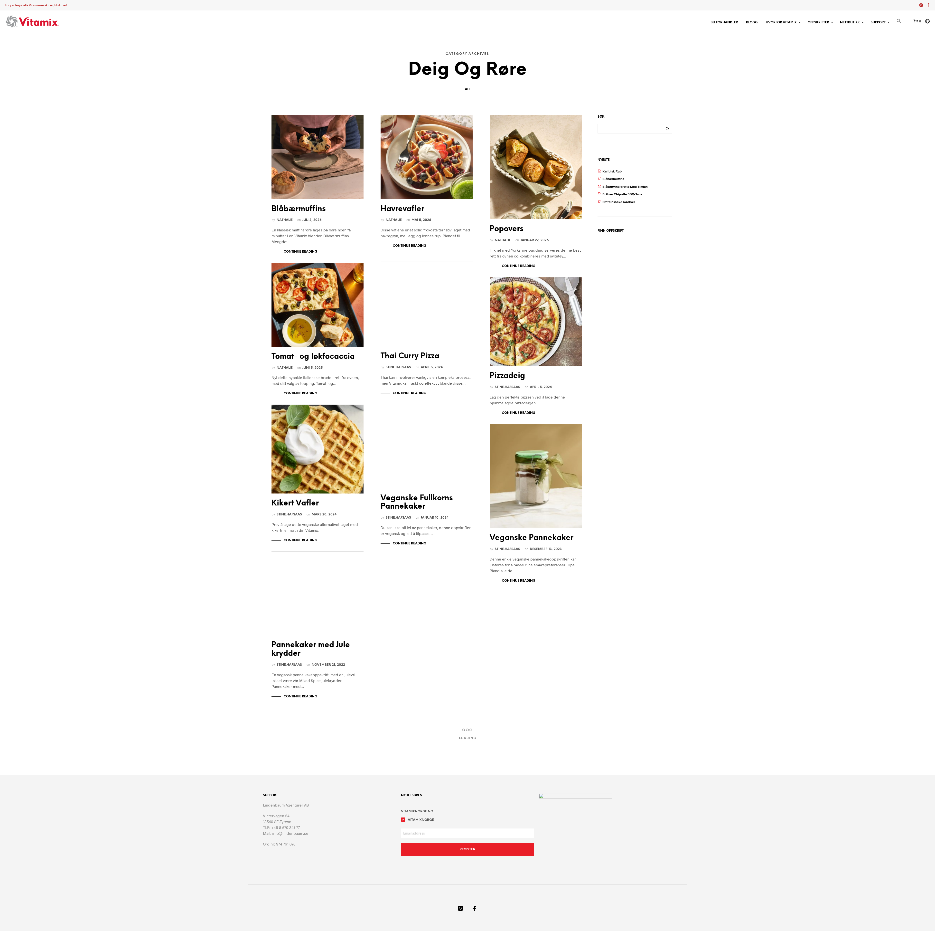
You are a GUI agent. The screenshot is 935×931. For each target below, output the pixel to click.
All (467, 89)
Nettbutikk (850, 22)
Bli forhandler (724, 22)
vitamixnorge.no (417, 811)
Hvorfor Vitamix (781, 22)
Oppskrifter (818, 22)
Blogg (752, 22)
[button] (899, 22)
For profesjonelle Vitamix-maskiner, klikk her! (36, 5)
